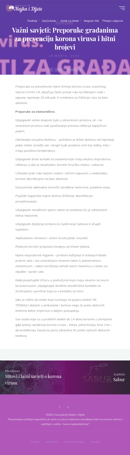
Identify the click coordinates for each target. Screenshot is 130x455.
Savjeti (59, 69)
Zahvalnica (51, 441)
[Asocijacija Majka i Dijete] (24, 8)
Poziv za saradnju (74, 441)
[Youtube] (68, 407)
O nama (35, 441)
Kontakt (95, 441)
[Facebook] (60, 407)
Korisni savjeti (74, 69)
